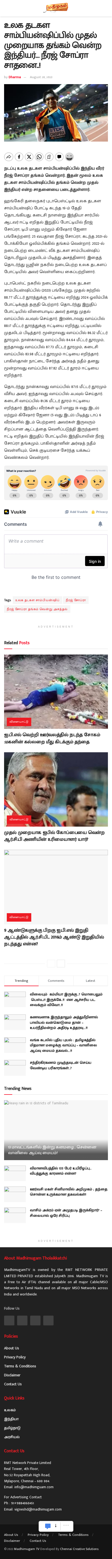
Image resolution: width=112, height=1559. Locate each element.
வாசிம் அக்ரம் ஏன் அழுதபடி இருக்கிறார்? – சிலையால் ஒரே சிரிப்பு (66, 1213)
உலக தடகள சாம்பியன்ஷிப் (37, 600)
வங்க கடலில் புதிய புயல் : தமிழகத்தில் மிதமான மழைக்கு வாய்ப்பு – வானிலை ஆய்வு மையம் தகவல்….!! (63, 1045)
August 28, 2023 (41, 77)
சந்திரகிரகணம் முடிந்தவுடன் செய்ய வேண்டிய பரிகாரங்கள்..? (60, 1065)
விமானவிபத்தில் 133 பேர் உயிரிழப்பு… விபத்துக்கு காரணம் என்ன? (61, 1171)
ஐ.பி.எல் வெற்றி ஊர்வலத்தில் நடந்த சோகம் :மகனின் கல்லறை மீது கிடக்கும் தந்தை (52, 738)
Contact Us (13, 1384)
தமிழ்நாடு (12, 1428)
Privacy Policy (15, 1357)
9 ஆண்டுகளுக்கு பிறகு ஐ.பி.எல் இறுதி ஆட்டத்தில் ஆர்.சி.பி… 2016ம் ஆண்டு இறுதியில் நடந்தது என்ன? (54, 937)
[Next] (61, 963)
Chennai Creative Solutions (79, 1549)
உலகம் (10, 1410)
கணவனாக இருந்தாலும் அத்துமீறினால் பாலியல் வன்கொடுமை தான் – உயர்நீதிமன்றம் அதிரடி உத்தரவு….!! (64, 1022)
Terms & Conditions (20, 1366)
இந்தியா (11, 1419)
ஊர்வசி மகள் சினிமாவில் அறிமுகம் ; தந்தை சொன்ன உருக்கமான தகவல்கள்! (68, 1192)
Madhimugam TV (26, 1549)
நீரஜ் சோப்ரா (76, 600)
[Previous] (51, 963)
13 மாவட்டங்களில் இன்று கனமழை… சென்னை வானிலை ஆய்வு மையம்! (52, 1150)
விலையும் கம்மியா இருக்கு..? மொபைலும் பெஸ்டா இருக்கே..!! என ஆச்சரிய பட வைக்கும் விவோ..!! (67, 999)
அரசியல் (12, 1437)
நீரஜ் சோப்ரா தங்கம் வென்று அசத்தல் (37, 609)
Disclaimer (12, 1375)
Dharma (15, 77)
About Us (11, 1348)
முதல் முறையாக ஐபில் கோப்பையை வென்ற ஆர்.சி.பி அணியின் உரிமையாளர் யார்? (54, 836)
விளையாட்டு (19, 721)
